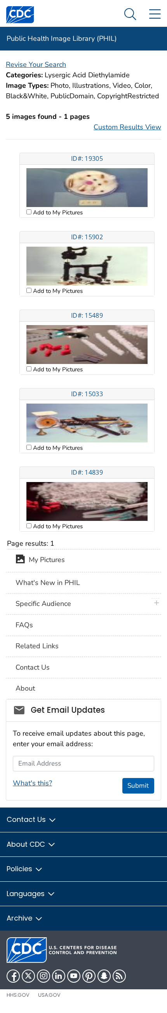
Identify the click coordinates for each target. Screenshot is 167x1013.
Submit (138, 785)
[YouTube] (73, 976)
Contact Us (33, 667)
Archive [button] (20, 918)
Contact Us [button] (27, 819)
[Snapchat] (104, 976)
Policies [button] (20, 869)
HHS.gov (18, 995)
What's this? (32, 783)
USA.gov (49, 995)
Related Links (37, 646)
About (25, 688)
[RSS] (119, 976)
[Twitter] (28, 976)
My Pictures (45, 560)
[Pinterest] (89, 976)
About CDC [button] (27, 844)
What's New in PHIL (48, 582)
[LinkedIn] (58, 976)
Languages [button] (27, 893)
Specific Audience (43, 603)
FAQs (24, 625)
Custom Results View (127, 127)
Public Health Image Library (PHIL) (62, 38)
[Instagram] (43, 976)
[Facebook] (13, 976)
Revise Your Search (36, 64)
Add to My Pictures (57, 212)
